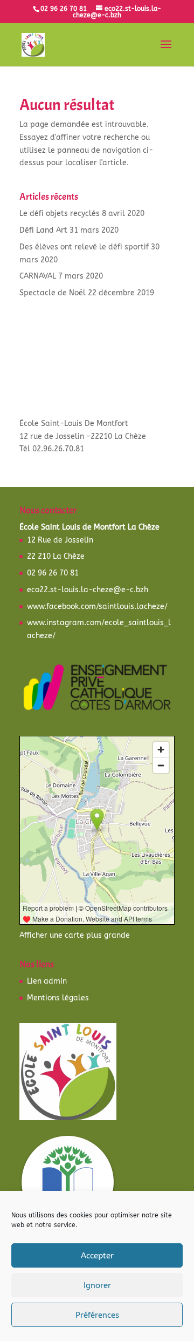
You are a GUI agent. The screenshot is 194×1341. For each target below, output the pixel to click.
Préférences (97, 1315)
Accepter (97, 1256)
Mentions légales (58, 998)
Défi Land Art (43, 230)
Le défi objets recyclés (59, 213)
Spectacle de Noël (52, 292)
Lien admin (47, 981)
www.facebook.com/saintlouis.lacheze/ (97, 606)
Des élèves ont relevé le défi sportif (84, 247)
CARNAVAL (37, 276)
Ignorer (97, 1285)
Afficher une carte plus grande (74, 935)
